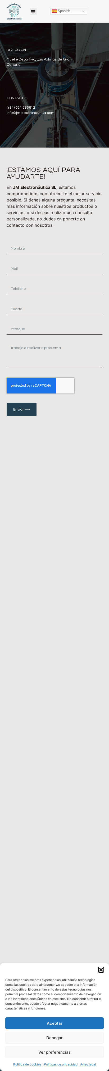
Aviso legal (88, 1064)
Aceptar (54, 1023)
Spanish (63, 11)
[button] (101, 969)
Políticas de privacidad (61, 1064)
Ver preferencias (54, 1052)
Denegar (54, 1037)
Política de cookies (27, 1064)
